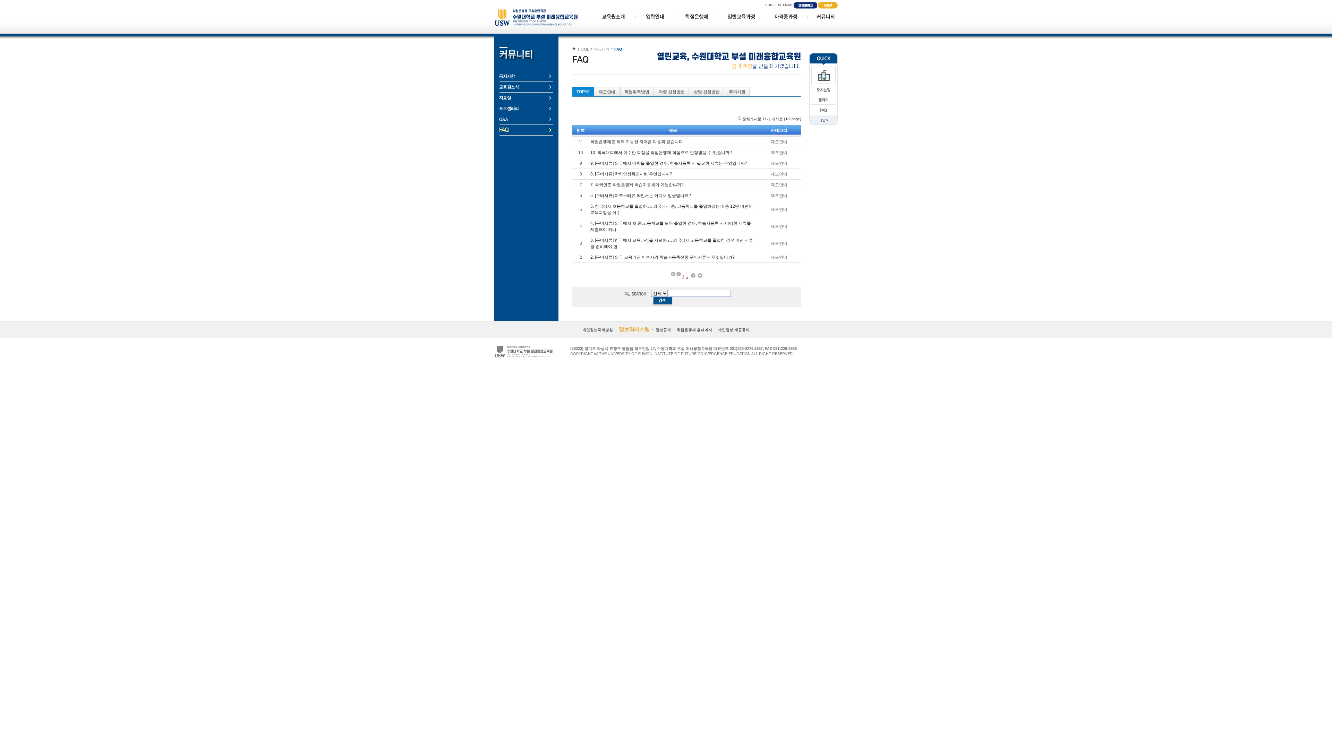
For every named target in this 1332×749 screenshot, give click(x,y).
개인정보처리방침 (597, 330)
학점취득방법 (636, 91)
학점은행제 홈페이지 (694, 330)
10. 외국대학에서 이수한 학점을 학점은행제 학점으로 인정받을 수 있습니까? (661, 152)
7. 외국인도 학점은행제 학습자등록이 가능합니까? (637, 184)
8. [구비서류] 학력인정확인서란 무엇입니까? (631, 174)
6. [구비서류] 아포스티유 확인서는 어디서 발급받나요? (640, 195)
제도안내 (607, 91)
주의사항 (737, 91)
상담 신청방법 (707, 91)
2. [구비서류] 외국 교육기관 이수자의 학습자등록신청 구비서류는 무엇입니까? (662, 257)
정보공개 (663, 330)
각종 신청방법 (672, 91)
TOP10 (583, 91)
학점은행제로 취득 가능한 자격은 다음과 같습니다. (637, 141)
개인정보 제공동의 (734, 330)
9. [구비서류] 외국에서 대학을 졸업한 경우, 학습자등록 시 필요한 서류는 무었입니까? (668, 163)
